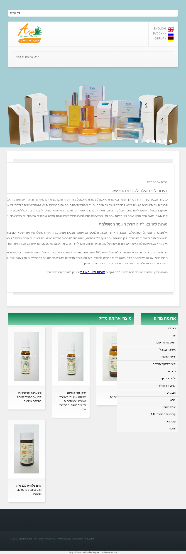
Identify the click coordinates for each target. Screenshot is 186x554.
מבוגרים (171, 392)
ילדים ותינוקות (168, 378)
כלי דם (172, 371)
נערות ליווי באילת (92, 272)
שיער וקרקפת (168, 356)
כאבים (172, 328)
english (160, 28)
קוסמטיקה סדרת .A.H (163, 414)
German (160, 38)
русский (159, 33)
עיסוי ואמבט (169, 407)
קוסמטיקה (170, 421)
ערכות (172, 428)
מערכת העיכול (167, 349)
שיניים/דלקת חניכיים (164, 364)
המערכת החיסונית (165, 342)
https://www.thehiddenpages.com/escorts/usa (93, 552)
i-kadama (89, 538)
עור (174, 335)
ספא (173, 400)
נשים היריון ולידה (166, 385)
